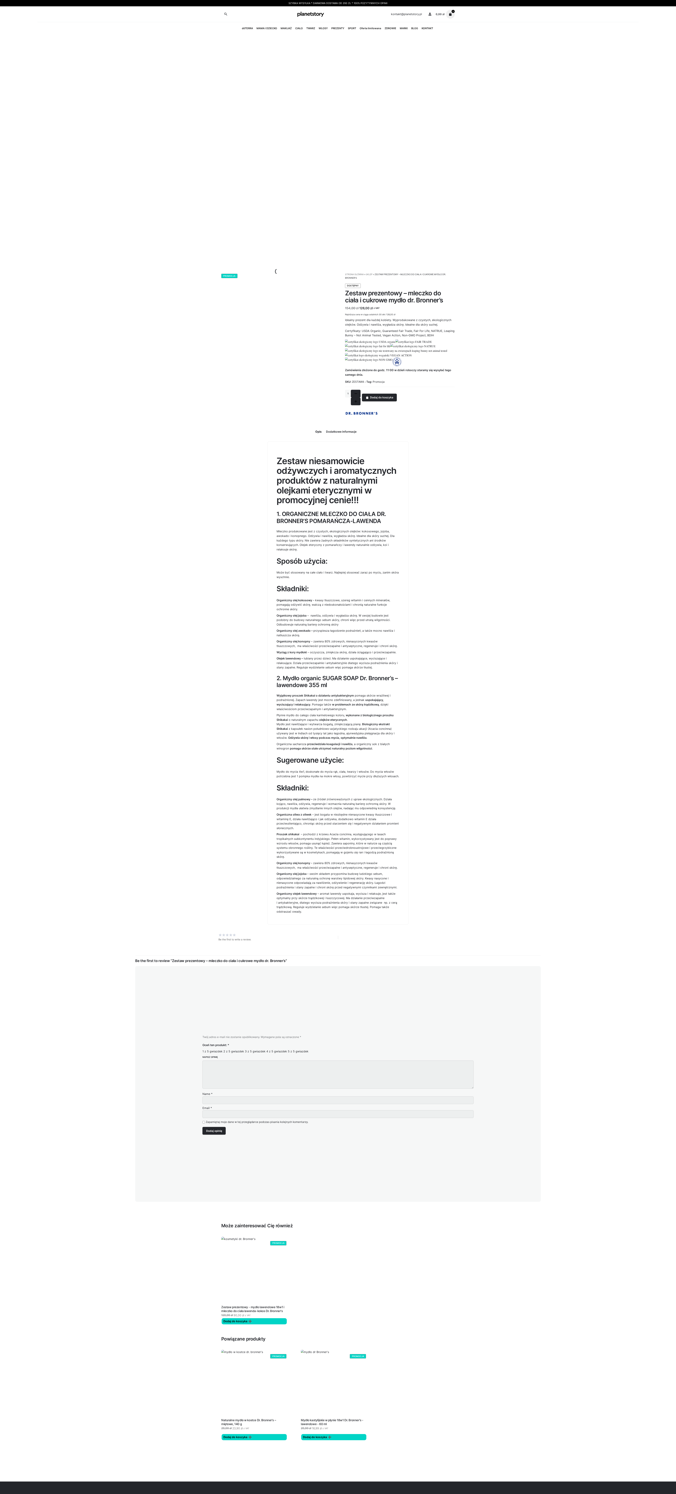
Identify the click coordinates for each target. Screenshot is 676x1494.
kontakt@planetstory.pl (406, 14)
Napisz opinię (210, 1057)
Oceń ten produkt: (215, 1045)
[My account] (429, 14)
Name (207, 1094)
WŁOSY (323, 28)
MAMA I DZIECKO (266, 28)
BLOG (414, 28)
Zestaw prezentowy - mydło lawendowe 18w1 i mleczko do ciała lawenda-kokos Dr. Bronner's (252, 1309)
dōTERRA (247, 28)
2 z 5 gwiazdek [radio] (233, 1051)
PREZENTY (337, 28)
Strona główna (354, 274)
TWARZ (310, 28)
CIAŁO (299, 28)
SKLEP (369, 274)
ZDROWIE (390, 28)
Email (207, 1108)
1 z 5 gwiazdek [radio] (212, 1051)
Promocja (379, 381)
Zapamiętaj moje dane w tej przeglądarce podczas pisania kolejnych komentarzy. (257, 1122)
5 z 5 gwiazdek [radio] (298, 1051)
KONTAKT (427, 28)
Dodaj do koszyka (381, 397)
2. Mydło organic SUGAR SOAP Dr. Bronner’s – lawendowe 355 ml (337, 681)
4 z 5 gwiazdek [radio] (276, 1051)
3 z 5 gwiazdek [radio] (255, 1051)
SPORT (352, 28)
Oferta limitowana (370, 28)
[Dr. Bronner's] (361, 413)
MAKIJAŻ (286, 28)
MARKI (404, 28)
